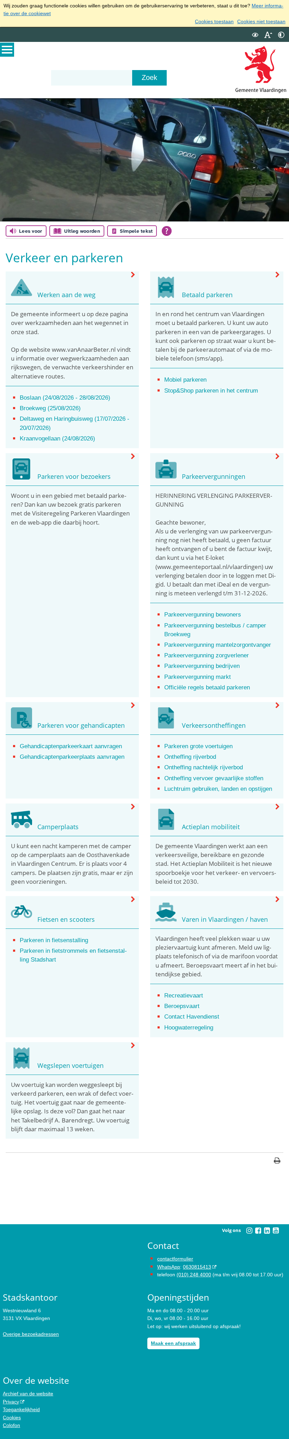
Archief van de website (28, 1393)
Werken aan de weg (66, 294)
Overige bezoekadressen (31, 1334)
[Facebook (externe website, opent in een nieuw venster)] (258, 1230)
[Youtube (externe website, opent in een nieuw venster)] (275, 1230)
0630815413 (197, 1267)
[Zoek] (149, 78)
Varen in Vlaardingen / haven (225, 919)
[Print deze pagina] (277, 1161)
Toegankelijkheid (21, 1409)
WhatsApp (168, 1267)
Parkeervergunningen (213, 476)
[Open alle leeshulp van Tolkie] (167, 231)
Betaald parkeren (207, 294)
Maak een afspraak (173, 1343)
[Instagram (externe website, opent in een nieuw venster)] (249, 1230)
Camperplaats (58, 826)
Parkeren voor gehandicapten (81, 725)
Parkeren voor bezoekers (74, 476)
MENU (7, 50)
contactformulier (175, 1259)
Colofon (11, 1425)
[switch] (255, 35)
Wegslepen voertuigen (70, 1065)
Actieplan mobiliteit (211, 826)
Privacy (11, 1401)
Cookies (12, 1417)
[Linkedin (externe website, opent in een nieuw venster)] (267, 1230)
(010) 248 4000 (194, 1274)
